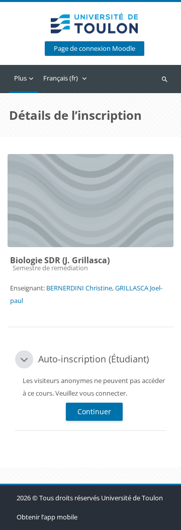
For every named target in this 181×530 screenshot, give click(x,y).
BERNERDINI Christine (79, 287)
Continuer (94, 411)
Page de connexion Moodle (94, 48)
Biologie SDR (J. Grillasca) (60, 260)
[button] (24, 359)
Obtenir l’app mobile (47, 516)
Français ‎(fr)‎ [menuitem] (60, 78)
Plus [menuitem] (20, 78)
